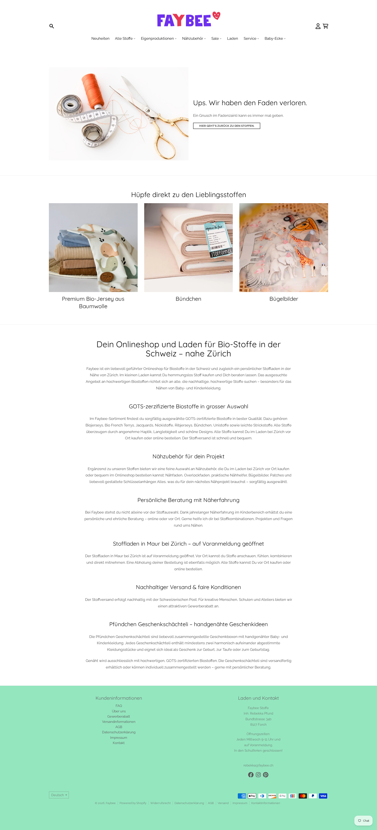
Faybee (111, 803)
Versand (223, 803)
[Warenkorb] (325, 26)
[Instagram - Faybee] (258, 775)
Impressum (240, 803)
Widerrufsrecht (160, 803)
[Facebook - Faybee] (251, 775)
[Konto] (318, 26)
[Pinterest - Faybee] (266, 775)
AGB (211, 803)
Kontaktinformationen (265, 803)
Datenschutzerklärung (189, 803)
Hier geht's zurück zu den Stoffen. (226, 125)
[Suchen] (52, 26)
